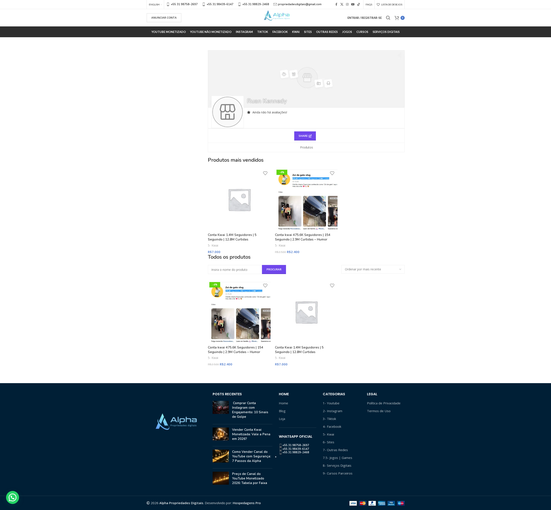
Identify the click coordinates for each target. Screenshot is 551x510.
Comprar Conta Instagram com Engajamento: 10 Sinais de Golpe (250, 410)
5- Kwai (213, 245)
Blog (282, 411)
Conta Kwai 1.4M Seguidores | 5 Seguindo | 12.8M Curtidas (232, 237)
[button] (12, 497)
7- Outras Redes (335, 450)
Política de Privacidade (384, 403)
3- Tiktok (329, 418)
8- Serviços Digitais (337, 465)
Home (283, 403)
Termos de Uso (379, 411)
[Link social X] (342, 4)
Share (303, 136)
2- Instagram (332, 411)
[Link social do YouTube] (353, 4)
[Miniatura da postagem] (221, 411)
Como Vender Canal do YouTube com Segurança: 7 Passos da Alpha (251, 456)
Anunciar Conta (164, 17)
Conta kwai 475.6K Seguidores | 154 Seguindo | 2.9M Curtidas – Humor (302, 237)
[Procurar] (388, 17)
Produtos (306, 147)
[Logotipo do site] (275, 17)
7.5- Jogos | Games (337, 457)
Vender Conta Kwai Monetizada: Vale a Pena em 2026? (251, 434)
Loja (282, 418)
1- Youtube (331, 403)
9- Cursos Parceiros (337, 473)
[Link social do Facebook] (336, 4)
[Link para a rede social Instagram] (347, 4)
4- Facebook (332, 426)
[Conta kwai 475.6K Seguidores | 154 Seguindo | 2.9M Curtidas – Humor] (306, 199)
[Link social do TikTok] (358, 4)
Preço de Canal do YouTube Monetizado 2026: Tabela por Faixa (249, 478)
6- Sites (328, 442)
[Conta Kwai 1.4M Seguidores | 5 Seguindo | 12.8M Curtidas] (239, 199)
